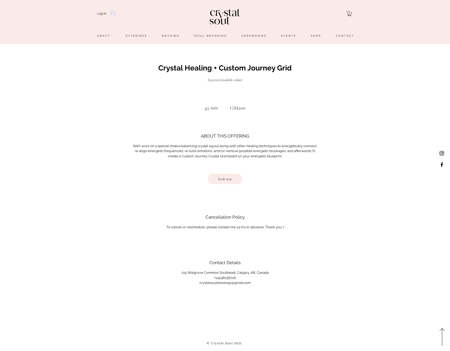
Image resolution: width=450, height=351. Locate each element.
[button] (349, 13)
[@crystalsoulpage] (442, 165)
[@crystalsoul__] (442, 153)
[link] (225, 179)
